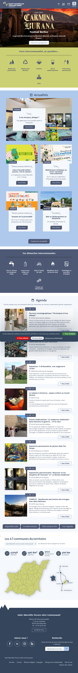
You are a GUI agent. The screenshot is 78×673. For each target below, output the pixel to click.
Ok (66, 649)
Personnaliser (37, 338)
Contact (19, 662)
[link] (68, 5)
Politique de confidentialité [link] (53, 338)
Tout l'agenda (67, 526)
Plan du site (68, 662)
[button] (58, 4)
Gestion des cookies (65, 665)
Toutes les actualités (39, 241)
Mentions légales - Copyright (33, 662)
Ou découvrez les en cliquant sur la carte (51, 544)
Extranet (11, 662)
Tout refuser (23, 338)
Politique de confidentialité (53, 662)
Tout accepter (69, 334)
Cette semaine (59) (49, 526)
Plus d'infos (29, 127)
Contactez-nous (39, 630)
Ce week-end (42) (30, 526)
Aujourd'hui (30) (11, 526)
